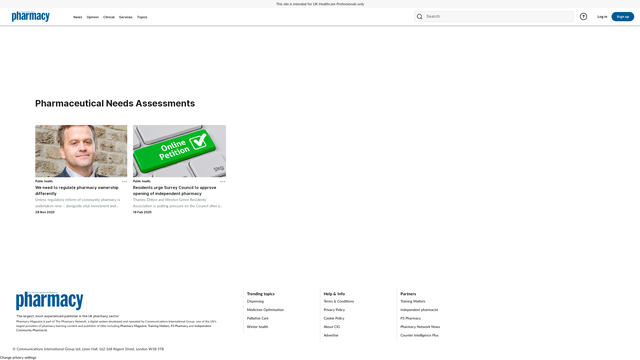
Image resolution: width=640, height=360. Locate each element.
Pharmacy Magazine (133, 326)
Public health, (44, 181)
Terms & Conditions (339, 301)
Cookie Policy (334, 318)
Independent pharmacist (419, 310)
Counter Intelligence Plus (419, 335)
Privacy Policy (334, 310)
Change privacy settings (18, 357)
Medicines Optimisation (265, 310)
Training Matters (158, 326)
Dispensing (255, 301)
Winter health (257, 326)
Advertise (331, 335)
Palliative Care (257, 318)
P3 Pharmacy (179, 326)
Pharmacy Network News (420, 326)
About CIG (332, 326)
